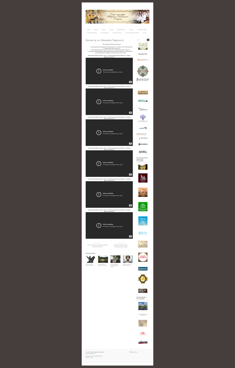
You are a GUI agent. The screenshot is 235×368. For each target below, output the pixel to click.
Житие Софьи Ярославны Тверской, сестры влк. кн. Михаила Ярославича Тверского (110, 49)
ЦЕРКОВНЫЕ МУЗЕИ (121, 29)
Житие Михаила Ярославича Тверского (112, 44)
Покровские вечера (116, 32)
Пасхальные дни (104, 32)
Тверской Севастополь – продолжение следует (121, 245)
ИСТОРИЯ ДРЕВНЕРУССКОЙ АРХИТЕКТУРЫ (143, 315)
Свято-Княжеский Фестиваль (132, 32)
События (103, 29)
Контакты (111, 29)
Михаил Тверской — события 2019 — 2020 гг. (102, 265)
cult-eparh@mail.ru (91, 353)
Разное (144, 32)
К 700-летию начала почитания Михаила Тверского (114, 265)
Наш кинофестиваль (142, 29)
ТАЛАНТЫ (131, 29)
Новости (96, 29)
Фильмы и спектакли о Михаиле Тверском (127, 265)
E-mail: (90, 353)
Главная (89, 29)
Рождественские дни (92, 32)
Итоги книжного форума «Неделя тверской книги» (97, 245)
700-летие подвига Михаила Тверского (89, 265)
